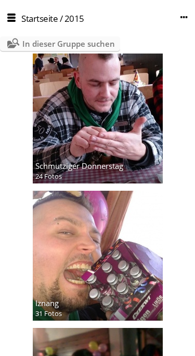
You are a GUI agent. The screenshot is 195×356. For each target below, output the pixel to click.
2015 (74, 18)
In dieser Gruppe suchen (68, 43)
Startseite (39, 18)
